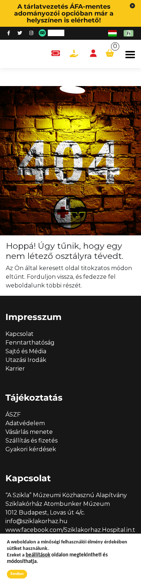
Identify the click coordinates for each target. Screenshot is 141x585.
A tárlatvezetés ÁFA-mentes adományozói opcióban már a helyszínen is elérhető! (64, 13)
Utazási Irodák (25, 359)
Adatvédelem (25, 423)
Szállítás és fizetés (31, 440)
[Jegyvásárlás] (55, 53)
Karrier (15, 368)
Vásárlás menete (29, 431)
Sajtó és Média (25, 351)
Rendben (17, 574)
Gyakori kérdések (30, 449)
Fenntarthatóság (30, 342)
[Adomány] (74, 53)
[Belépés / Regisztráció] (93, 53)
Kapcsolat (19, 333)
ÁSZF (13, 414)
